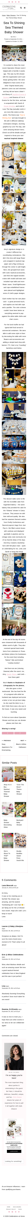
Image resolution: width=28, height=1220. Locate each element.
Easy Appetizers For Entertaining (6, 753)
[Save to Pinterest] (20, 739)
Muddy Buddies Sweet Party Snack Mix (20, 864)
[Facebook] (9, 2)
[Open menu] (24, 7)
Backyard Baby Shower (20, 831)
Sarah (9, 680)
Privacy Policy (11, 1209)
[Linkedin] (18, 1211)
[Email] (18, 2)
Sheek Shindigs (15, 106)
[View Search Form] (21, 7)
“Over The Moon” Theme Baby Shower (20, 798)
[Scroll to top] (25, 1203)
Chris (14, 37)
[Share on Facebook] (8, 739)
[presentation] (7, 782)
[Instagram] (12, 2)
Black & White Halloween (21, 750)
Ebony (14, 680)
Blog (20, 1209)
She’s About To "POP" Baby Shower (7, 864)
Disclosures (17, 1207)
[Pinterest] (15, 2)
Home (8, 1207)
